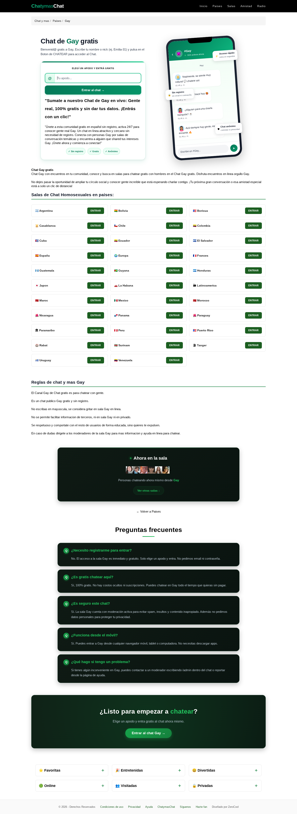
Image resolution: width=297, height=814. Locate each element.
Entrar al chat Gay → (148, 733)
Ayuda (149, 806)
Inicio (203, 6)
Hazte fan (201, 806)
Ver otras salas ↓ (148, 490)
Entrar (96, 210)
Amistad (246, 6)
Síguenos (185, 806)
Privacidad (134, 806)
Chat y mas (42, 20)
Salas (231, 6)
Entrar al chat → (93, 90)
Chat (47, 6)
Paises (217, 6)
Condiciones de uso (111, 806)
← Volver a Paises (148, 511)
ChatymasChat (166, 806)
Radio (261, 6)
